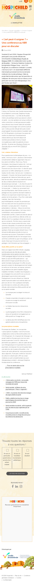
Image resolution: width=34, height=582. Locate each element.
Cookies (18, 578)
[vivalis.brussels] (17, 16)
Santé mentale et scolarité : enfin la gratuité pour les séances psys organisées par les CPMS (18, 407)
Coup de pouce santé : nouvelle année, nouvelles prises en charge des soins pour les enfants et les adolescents (18, 414)
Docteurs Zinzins (21, 144)
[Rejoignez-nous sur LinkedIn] (16, 486)
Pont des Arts (6, 146)
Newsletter (17, 23)
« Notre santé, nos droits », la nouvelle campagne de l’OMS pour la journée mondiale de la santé (17, 382)
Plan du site (18, 575)
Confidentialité (7, 580)
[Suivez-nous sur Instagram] (21, 486)
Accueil (11, 30)
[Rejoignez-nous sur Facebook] (13, 486)
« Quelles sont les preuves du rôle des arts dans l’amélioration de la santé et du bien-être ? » (16, 252)
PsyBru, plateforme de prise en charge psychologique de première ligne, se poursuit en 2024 (17, 400)
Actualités (16, 30)
